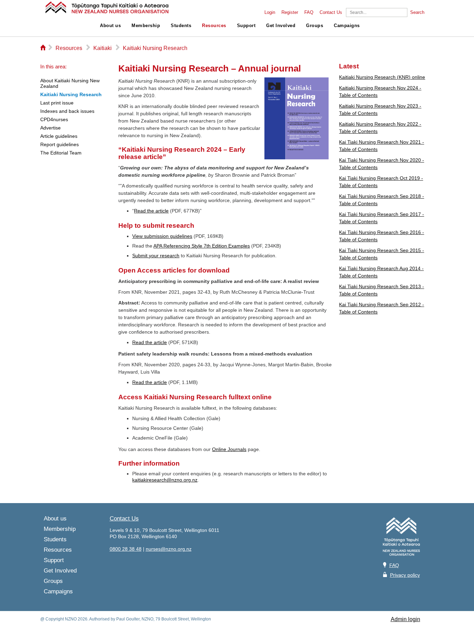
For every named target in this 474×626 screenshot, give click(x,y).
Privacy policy (405, 575)
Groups (314, 25)
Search (417, 12)
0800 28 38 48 (126, 549)
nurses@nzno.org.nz (169, 549)
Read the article (151, 211)
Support (246, 25)
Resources (214, 25)
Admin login (405, 619)
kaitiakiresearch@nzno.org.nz (164, 480)
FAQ (308, 12)
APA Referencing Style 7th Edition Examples (201, 246)
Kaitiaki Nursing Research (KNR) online (382, 77)
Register (289, 12)
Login (269, 12)
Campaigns (347, 25)
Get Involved (280, 25)
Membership (146, 25)
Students (181, 25)
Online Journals (229, 449)
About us (110, 25)
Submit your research (155, 255)
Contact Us (331, 12)
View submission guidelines (162, 236)
